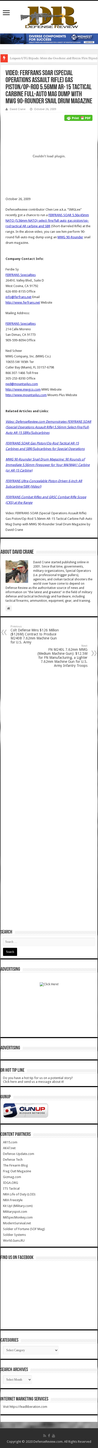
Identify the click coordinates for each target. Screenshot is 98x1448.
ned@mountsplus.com (22, 384)
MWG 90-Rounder (70, 237)
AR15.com (10, 1142)
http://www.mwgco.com (23, 389)
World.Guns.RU (14, 1240)
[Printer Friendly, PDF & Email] (78, 118)
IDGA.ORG (10, 1183)
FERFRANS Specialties (21, 275)
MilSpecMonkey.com (18, 1217)
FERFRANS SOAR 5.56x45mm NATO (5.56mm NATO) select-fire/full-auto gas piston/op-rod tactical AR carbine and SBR (47, 220)
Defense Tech (13, 1159)
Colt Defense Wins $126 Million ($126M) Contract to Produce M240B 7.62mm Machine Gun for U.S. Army (35, 634)
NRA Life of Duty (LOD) (19, 1194)
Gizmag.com (12, 1177)
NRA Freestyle (13, 1200)
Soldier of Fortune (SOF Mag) (24, 1229)
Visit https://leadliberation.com (25, 1407)
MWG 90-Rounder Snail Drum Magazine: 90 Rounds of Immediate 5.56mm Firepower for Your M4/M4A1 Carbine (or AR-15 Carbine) (48, 464)
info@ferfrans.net (18, 297)
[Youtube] (54, 1436)
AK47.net (9, 1148)
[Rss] (44, 1436)
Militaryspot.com (15, 1211)
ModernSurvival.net (17, 1223)
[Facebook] (49, 1436)
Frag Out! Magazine (17, 1171)
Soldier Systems (14, 1235)
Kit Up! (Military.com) (18, 1206)
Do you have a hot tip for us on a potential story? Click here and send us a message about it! (38, 1080)
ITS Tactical (11, 1188)
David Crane (17, 109)
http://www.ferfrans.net (23, 302)
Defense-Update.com (18, 1154)
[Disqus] (49, 735)
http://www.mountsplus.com (26, 395)
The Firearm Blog (15, 1165)
